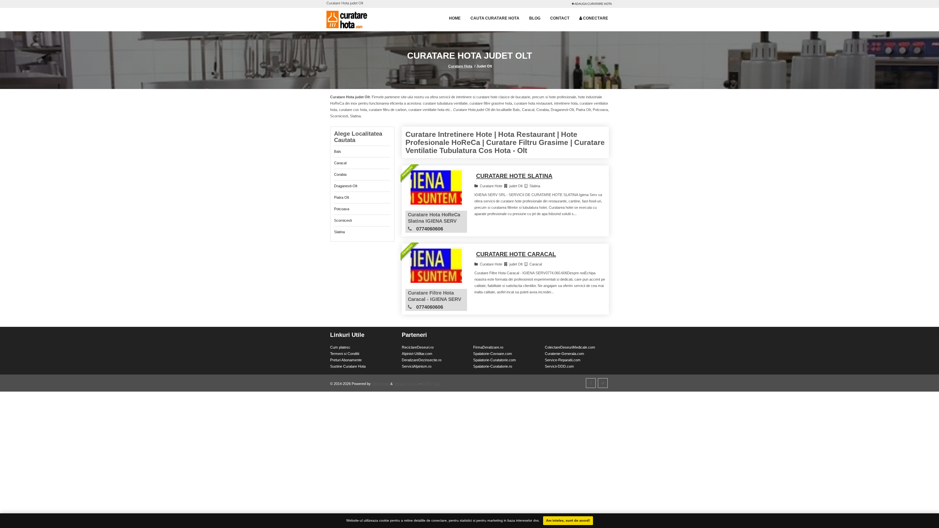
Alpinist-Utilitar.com (417, 354)
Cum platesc (340, 347)
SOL (437, 384)
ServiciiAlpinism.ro (416, 366)
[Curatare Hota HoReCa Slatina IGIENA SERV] (436, 187)
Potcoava (341, 209)
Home (455, 18)
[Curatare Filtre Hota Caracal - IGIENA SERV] (436, 265)
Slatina (339, 232)
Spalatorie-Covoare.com (492, 354)
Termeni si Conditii (344, 354)
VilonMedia (380, 384)
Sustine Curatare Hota (348, 366)
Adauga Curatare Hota (593, 4)
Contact (560, 18)
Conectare (595, 18)
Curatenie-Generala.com (564, 354)
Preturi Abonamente (346, 360)
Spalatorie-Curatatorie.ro (492, 366)
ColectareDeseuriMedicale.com (570, 347)
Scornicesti (343, 220)
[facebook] (591, 383)
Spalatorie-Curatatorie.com (494, 360)
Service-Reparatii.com (563, 360)
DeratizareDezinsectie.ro (421, 360)
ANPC (427, 384)
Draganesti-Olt (345, 186)
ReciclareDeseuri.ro (418, 347)
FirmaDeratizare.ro (488, 347)
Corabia (340, 174)
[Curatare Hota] (353, 19)
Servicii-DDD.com (559, 366)
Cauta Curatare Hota (494, 18)
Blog (534, 18)
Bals (337, 151)
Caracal (340, 163)
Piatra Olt (341, 197)
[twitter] (603, 383)
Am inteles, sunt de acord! (568, 520)
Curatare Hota (460, 66)
